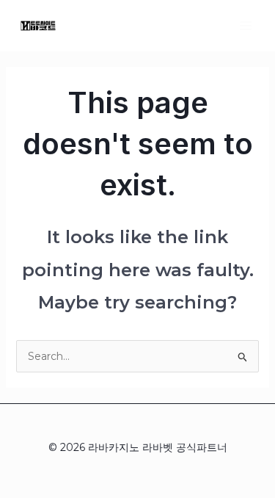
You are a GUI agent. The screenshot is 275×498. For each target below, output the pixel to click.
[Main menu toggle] (245, 25)
